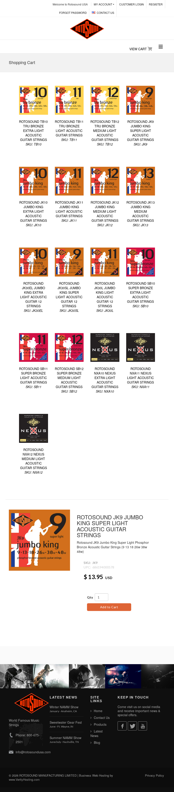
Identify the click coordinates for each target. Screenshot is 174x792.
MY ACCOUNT (103, 4)
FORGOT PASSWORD (73, 12)
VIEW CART (138, 49)
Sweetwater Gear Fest (66, 722)
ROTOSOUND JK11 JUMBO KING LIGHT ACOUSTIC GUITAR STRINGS (69, 211)
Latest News (96, 733)
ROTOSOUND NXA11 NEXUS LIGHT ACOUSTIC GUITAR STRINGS (140, 377)
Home (98, 711)
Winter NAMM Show (64, 707)
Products (100, 724)
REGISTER (156, 4)
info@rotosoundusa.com (33, 752)
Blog (97, 742)
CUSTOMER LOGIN (131, 4)
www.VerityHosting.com (24, 779)
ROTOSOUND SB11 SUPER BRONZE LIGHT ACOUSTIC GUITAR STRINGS (33, 377)
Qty (90, 597)
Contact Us (102, 717)
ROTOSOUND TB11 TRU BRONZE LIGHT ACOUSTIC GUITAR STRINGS (69, 130)
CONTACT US (105, 12)
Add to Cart (109, 607)
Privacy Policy (154, 775)
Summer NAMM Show (65, 737)
